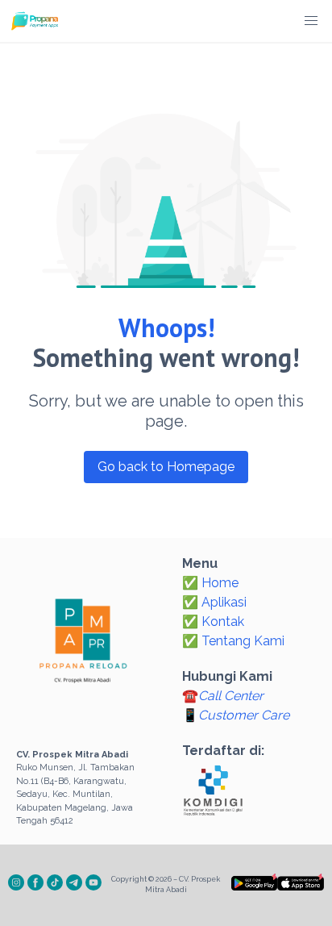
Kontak (222, 621)
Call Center (231, 695)
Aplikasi (224, 602)
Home (220, 582)
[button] (311, 21)
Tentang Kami (242, 641)
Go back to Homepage (166, 466)
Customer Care (243, 715)
